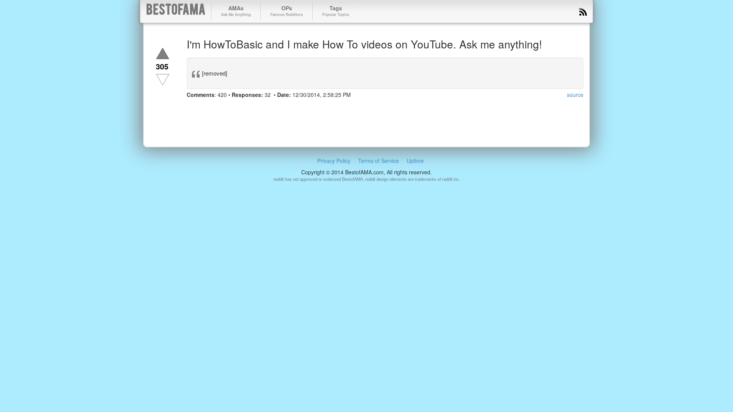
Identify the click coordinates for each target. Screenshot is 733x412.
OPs (286, 10)
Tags (335, 10)
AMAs (236, 10)
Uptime (415, 160)
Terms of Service (378, 160)
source (575, 94)
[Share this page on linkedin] (235, 109)
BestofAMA (175, 11)
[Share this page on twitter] (207, 109)
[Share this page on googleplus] (221, 109)
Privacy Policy (333, 160)
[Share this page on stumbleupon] (248, 109)
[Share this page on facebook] (193, 109)
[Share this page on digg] (262, 109)
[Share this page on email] (276, 109)
